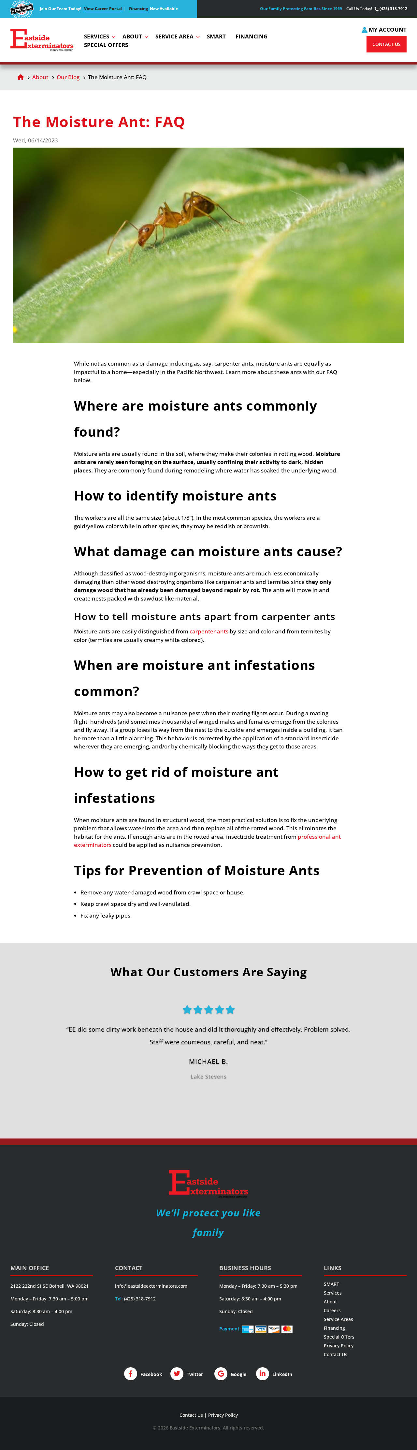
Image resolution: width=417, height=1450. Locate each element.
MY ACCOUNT (387, 29)
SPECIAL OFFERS (106, 45)
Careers (332, 1310)
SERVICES (96, 36)
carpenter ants (209, 631)
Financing (138, 8)
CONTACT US (386, 44)
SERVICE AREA (174, 36)
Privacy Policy (338, 1345)
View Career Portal (103, 8)
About (40, 77)
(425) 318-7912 (393, 9)
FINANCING (251, 36)
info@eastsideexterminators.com (151, 1286)
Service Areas (338, 1319)
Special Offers (339, 1337)
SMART (216, 36)
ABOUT (132, 36)
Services (333, 1293)
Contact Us (335, 1354)
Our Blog (68, 77)
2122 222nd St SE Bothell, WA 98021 (49, 1286)
